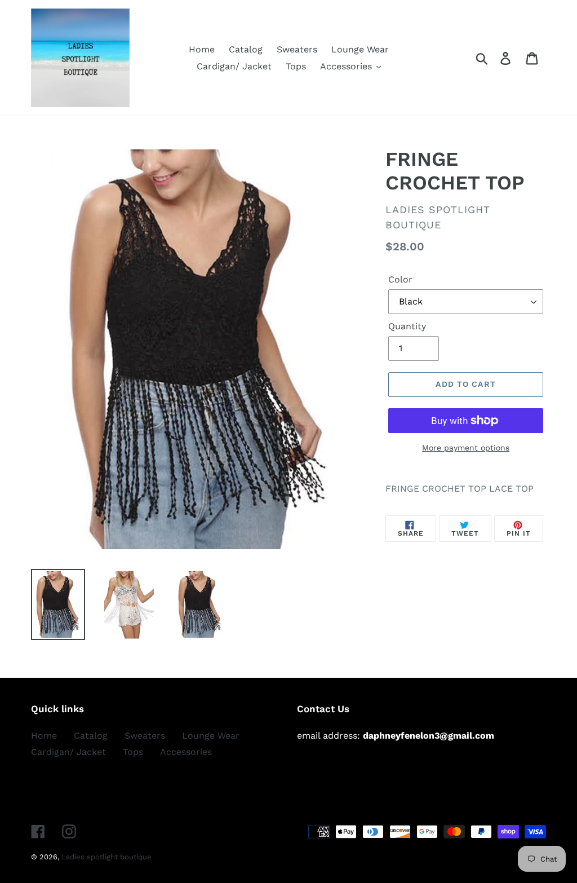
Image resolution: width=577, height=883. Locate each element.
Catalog (91, 735)
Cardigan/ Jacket (68, 752)
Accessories (186, 752)
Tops (133, 752)
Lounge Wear (210, 735)
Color (400, 279)
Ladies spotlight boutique (106, 857)
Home (44, 735)
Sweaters (145, 735)
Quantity (407, 326)
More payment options (465, 447)
